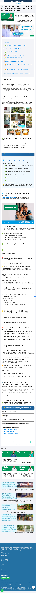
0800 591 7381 (3, 580)
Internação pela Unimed (5, 560)
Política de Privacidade (31, 587)
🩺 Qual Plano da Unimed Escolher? (11, 46)
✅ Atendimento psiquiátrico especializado (12, 52)
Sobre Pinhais (6, 42)
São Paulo (2, 564)
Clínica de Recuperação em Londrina (11, 431)
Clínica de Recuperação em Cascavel (11, 436)
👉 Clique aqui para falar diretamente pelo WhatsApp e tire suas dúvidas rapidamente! (18, 154)
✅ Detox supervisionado (9, 50)
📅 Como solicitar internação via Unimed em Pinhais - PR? (14, 55)
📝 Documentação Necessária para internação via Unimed (14, 58)
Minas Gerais (3, 565)
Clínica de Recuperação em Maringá (11, 433)
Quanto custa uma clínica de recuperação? (8, 558)
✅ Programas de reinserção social (11, 54)
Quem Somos (3, 556)
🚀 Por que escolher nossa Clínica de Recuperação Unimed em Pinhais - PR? (17, 73)
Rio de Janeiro (3, 566)
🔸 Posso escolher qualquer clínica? (11, 72)
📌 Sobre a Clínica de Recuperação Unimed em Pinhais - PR (14, 44)
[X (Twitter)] (6, 553)
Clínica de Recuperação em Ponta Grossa (12, 435)
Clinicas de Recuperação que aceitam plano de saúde (17, 189)
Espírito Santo (3, 572)
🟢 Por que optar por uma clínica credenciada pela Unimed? (15, 45)
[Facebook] (8, 553)
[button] (2, 590)
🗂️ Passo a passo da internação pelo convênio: (13, 57)
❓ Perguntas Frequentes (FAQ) (9, 63)
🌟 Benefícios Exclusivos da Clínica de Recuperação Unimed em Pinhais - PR (17, 60)
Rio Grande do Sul (4, 568)
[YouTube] (4, 553)
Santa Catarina (3, 571)
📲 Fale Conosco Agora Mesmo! (9, 75)
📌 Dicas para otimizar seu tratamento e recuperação (13, 61)
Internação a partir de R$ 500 (5, 559)
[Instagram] (2, 553)
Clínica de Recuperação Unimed (9, 197)
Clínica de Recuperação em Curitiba (11, 429)
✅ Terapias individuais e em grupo (11, 51)
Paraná (2, 569)
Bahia (2, 570)
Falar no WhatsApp (5, 577)
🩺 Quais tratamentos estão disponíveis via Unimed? (13, 48)
